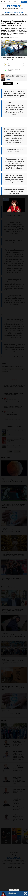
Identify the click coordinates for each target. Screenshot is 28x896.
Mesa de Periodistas (5, 14)
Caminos (11, 1)
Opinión (16, 1)
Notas (21, 12)
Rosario (21, 8)
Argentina (10, 8)
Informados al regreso (11, 12)
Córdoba (16, 8)
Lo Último (5, 8)
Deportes (6, 1)
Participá (24, 1)
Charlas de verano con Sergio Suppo (17, 14)
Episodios (8, 79)
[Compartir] (18, 84)
